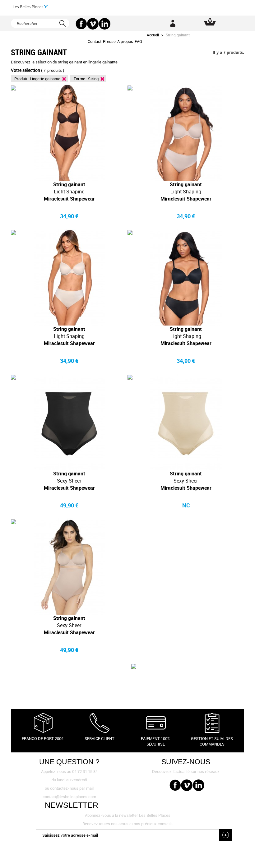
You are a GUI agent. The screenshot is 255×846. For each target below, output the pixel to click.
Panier (210, 22)
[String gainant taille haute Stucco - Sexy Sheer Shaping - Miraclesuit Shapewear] (69, 566)
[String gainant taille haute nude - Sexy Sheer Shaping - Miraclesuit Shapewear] (186, 422)
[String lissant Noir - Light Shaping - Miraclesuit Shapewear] (186, 277)
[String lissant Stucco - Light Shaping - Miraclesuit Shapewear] (186, 133)
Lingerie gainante (45, 78)
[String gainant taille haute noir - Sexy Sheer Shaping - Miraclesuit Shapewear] (69, 422)
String (93, 78)
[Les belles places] (30, 6)
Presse (109, 41)
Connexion (172, 23)
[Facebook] (81, 24)
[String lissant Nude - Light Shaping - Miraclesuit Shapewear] (69, 277)
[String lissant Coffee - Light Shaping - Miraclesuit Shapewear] (69, 133)
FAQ (138, 41)
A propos (125, 41)
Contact (94, 41)
